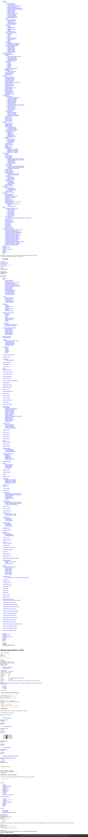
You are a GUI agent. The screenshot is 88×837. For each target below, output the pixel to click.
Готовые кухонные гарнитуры (11, 208)
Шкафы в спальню (9, 69)
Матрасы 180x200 (11, 50)
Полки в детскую (8, 118)
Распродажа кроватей (9, 91)
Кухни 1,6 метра (11, 210)
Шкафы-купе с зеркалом (13, 152)
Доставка (5, 688)
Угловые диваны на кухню (13, 174)
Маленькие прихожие (12, 189)
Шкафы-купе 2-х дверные (13, 148)
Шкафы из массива (9, 144)
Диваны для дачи (8, 169)
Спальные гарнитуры (12, 57)
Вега (9, 35)
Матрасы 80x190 (11, 46)
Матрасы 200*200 (11, 52)
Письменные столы (9, 73)
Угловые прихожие (11, 188)
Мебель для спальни (7, 53)
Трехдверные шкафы (12, 128)
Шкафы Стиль (11, 132)
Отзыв (2, 700)
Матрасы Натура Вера (12, 38)
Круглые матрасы (11, 12)
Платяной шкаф (8, 143)
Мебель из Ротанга (9, 202)
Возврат (4, 247)
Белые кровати (8, 92)
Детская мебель (6, 95)
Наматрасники (8, 42)
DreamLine (10, 34)
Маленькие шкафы (11, 139)
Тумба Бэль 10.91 (3, 740)
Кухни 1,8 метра (11, 211)
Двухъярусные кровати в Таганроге (12, 238)
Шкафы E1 (10, 131)
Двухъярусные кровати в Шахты (12, 239)
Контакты (5, 251)
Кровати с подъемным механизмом (12, 82)
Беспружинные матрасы (13, 6)
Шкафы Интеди (11, 134)
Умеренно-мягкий (11, 27)
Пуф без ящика (11, 182)
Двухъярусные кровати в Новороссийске (13, 232)
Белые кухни (8, 224)
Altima (9, 41)
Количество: (3, 656)
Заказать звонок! (3, 263)
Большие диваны (8, 184)
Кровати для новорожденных (14, 97)
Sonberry (9, 40)
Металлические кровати (10, 87)
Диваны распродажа (9, 171)
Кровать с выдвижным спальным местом (16, 104)
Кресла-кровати (11, 177)
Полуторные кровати (9, 80)
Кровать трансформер (12, 108)
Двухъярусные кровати (12, 98)
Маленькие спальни (12, 60)
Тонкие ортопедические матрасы (14, 5)
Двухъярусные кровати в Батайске (12, 236)
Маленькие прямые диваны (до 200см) (15, 158)
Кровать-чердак (11, 106)
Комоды (9, 63)
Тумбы (9, 62)
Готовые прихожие (9, 187)
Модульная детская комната (13, 115)
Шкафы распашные (9, 126)
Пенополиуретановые (12, 23)
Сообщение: (2, 830)
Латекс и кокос (11, 21)
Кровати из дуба (8, 86)
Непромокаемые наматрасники (14, 43)
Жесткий (9, 30)
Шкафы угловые (8, 125)
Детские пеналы (8, 119)
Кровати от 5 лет (11, 110)
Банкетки (9, 64)
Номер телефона (3, 827)
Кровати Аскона (8, 89)
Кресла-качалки (11, 176)
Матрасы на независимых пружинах (15, 9)
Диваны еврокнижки (12, 162)
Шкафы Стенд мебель (12, 136)
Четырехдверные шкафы (13, 129)
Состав (6, 18)
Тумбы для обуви (8, 190)
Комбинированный (12, 31)
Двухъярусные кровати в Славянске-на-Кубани (15, 241)
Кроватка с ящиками (12, 102)
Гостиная (5, 193)
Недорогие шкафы (9, 123)
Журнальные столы (9, 200)
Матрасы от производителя (10, 32)
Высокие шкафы (11, 141)
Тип (6, 2)
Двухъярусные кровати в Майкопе (12, 243)
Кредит (4, 252)
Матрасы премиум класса (13, 13)
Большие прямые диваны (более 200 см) (16, 159)
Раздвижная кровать (12, 105)
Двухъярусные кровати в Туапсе (11, 244)
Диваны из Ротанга (12, 205)
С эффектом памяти (12, 24)
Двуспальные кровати (9, 78)
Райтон (9, 36)
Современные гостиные (10, 197)
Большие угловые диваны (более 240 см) (16, 167)
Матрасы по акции (11, 10)
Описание (5, 686)
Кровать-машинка (11, 103)
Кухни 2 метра (11, 212)
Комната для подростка (12, 114)
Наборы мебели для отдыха (13, 203)
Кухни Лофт (7, 223)
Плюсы (2, 696)
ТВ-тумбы (7, 198)
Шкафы (4, 122)
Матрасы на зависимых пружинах (15, 7)
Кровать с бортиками (12, 101)
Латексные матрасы (12, 20)
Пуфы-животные (11, 183)
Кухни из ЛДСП (8, 226)
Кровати (4, 75)
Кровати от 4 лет (11, 109)
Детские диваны (8, 155)
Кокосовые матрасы (12, 19)
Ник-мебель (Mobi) (16, 682)
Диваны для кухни (9, 172)
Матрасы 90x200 (11, 47)
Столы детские (8, 117)
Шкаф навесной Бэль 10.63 (5, 682)
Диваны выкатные (11, 160)
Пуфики (9, 66)
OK (69, 835)
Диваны (7, 154)
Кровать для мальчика (12, 99)
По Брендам (7, 70)
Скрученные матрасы (12, 14)
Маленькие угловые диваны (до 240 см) (16, 166)
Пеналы (7, 145)
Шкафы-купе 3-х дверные (13, 150)
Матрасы (5, 1)
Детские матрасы (11, 4)
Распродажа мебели (9, 54)
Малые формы (8, 61)
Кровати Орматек (9, 88)
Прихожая (5, 186)
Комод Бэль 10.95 (4, 719)
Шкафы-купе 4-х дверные (13, 151)
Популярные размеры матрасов (11, 45)
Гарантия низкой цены (7, 249)
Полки (9, 67)
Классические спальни (12, 58)
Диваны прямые (8, 157)
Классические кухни (9, 222)
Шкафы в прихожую (9, 137)
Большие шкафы (11, 140)
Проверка (2, 702)
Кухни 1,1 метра (11, 209)
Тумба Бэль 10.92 (3, 749)
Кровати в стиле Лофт (9, 94)
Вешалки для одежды (9, 191)
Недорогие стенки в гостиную (11, 196)
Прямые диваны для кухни (13, 173)
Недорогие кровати (9, 76)
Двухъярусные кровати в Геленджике (13, 235)
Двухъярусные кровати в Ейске (11, 237)
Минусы (2, 697)
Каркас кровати (8, 74)
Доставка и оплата (6, 246)
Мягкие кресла (8, 175)
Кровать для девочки (12, 100)
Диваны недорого (9, 170)
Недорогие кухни (8, 227)
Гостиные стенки (8, 195)
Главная (4, 245)
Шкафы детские (8, 116)
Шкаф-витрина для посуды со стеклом (13, 201)
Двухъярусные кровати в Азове (11, 240)
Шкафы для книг (8, 146)
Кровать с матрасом (9, 72)
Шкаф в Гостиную (9, 199)
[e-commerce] (2, 261)
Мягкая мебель (6, 153)
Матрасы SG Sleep (11, 39)
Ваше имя (2, 695)
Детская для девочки (12, 113)
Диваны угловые (8, 165)
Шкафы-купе (8, 147)
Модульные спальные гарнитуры (14, 56)
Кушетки (9, 164)
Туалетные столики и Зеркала (11, 68)
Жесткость (7, 25)
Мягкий (9, 26)
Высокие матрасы (11, 11)
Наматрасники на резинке (13, 44)
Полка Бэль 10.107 (4, 728)
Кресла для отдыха (11, 179)
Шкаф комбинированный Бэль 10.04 (7, 757)
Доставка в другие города (8, 228)
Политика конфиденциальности (9, 812)
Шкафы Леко (10, 133)
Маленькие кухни (9, 219)
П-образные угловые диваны (13, 168)
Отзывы (4, 687)
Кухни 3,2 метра (11, 215)
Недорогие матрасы (12, 3)
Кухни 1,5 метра (11, 214)
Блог (4, 253)
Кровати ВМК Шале (12, 71)
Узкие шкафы (10, 142)
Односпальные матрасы (12, 16)
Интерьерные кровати (9, 84)
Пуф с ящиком (11, 181)
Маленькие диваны (9, 185)
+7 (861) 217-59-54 (4, 778)
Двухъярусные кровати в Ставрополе (12, 231)
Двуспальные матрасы (12, 17)
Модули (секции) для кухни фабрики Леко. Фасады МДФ (19, 217)
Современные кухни (9, 221)
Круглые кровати (8, 90)
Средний (9, 28)
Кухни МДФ (7, 225)
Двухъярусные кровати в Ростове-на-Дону (14, 229)
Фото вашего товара (4, 701)
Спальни (7, 55)
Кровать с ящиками (9, 81)
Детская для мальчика (12, 112)
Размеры (7, 138)
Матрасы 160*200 (11, 49)
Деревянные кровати (9, 85)
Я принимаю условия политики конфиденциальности (13, 831)
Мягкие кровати (8, 83)
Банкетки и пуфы (8, 180)
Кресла (9, 204)
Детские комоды (8, 120)
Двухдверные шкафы (12, 127)
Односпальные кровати (10, 77)
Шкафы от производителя (10, 130)
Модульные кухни (9, 216)
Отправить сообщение (9, 832)
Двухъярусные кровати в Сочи (11, 230)
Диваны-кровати (8, 156)
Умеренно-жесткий (12, 29)
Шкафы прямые (8, 124)
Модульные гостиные (9, 194)
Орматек (9, 33)
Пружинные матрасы (12, 15)
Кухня (4, 207)
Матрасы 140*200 (11, 48)
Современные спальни (12, 59)
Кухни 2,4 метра (11, 213)
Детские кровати (8, 96)
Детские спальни (8, 111)
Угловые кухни (8, 218)
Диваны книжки (11, 161)
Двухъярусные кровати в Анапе (11, 233)
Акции (4, 250)
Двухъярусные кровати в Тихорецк (12, 242)
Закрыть (2, 832)
